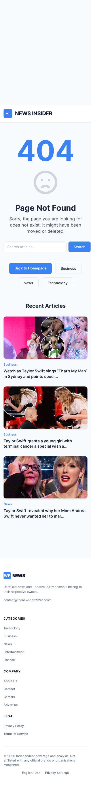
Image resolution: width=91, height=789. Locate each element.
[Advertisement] (45, 52)
